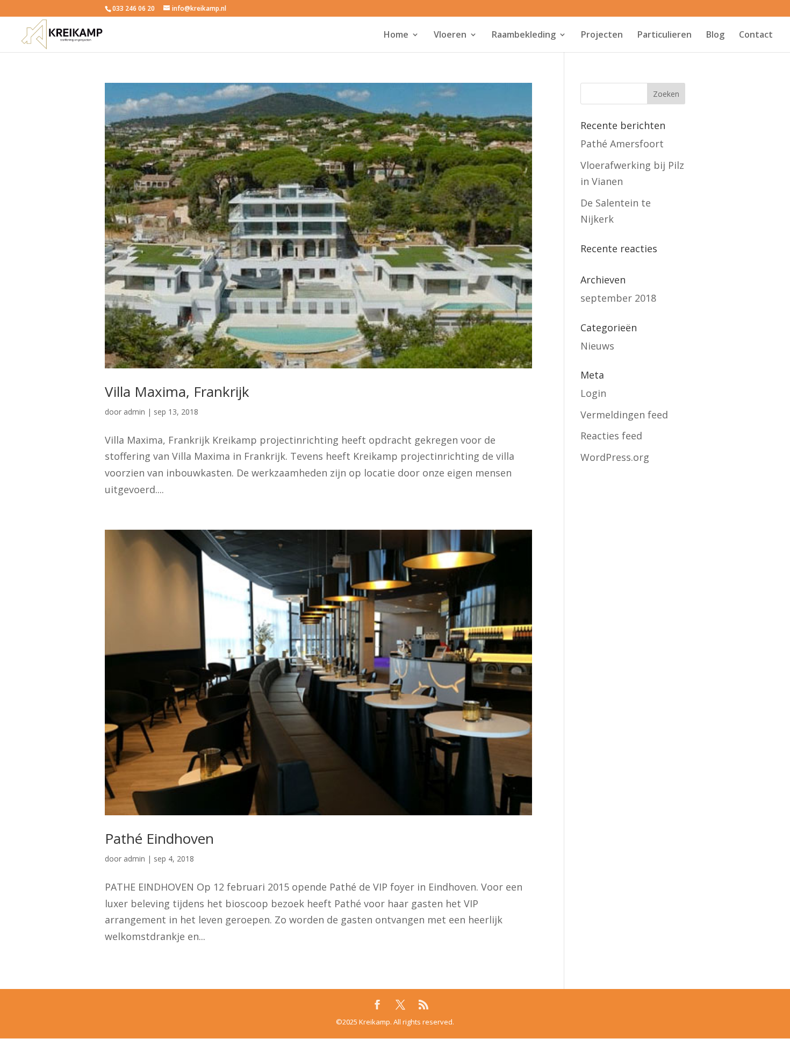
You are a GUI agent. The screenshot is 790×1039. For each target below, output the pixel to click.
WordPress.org (614, 457)
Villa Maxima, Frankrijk (177, 391)
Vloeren (450, 35)
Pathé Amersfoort (622, 143)
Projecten (602, 35)
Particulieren (664, 35)
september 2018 (618, 297)
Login (593, 393)
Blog (715, 35)
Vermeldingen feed (624, 414)
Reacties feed (611, 435)
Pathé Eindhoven (159, 838)
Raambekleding (524, 35)
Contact (756, 35)
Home (396, 35)
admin (134, 412)
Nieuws (597, 345)
